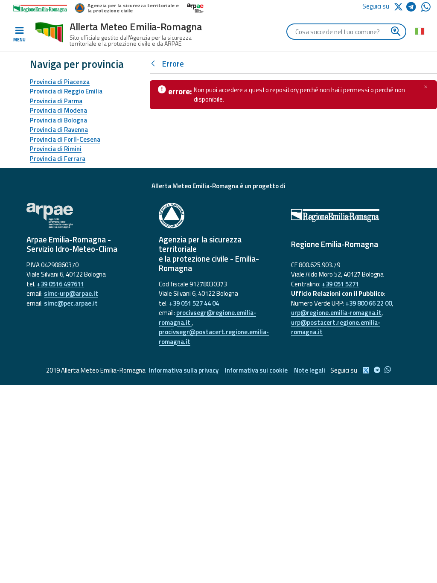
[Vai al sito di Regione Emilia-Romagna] (351, 215)
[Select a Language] (419, 31)
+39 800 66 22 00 (368, 303)
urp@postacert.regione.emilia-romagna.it (335, 327)
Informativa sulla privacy (183, 370)
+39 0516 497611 (60, 284)
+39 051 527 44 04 (194, 303)
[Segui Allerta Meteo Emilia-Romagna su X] (399, 6)
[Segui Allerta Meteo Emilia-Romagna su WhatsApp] (426, 9)
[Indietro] (155, 64)
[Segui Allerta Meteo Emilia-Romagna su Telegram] (413, 8)
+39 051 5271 (340, 284)
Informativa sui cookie (256, 370)
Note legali (309, 370)
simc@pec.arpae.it (71, 303)
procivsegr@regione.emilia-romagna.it (207, 317)
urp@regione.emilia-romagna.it (336, 313)
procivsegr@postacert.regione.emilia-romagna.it (214, 337)
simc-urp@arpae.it (71, 293)
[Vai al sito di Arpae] (86, 215)
